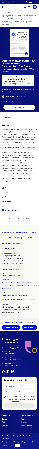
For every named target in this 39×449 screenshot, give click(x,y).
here (30, 2)
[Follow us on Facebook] (3, 371)
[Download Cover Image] (26, 53)
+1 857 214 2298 (11, 354)
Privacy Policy (15, 401)
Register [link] (24, 422)
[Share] (6, 101)
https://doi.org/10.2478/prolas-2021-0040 (20, 233)
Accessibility (6, 438)
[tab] (19, 117)
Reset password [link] (27, 425)
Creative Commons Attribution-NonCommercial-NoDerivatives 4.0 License (16, 309)
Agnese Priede (18, 89)
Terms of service (7, 436)
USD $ (18, 445)
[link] (11, 340)
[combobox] (19, 386)
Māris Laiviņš (8, 89)
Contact (4, 419)
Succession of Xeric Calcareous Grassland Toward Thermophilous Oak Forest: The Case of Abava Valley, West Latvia (18, 22)
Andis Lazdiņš (6, 92)
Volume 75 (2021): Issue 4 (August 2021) (15, 19)
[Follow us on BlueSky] (12, 371)
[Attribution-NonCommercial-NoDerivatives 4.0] (28, 96)
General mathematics (19, 295)
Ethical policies (28, 436)
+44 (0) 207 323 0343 (13, 360)
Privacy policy (17, 436)
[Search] (25, 7)
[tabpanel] (19, 153)
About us (5, 425)
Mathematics (6, 295)
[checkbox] (5, 397)
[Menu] (35, 7)
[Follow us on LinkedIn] (7, 371)
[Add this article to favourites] (13, 101)
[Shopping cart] (29, 7)
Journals (7, 12)
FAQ (3, 422)
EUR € (12, 445)
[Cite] (3, 101)
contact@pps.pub (11, 348)
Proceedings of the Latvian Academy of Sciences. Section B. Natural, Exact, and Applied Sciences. (19, 16)
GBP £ (24, 445)
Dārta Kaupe (28, 89)
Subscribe (19, 406)
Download (20, 107)
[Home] (2, 7)
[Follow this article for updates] (9, 101)
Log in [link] (23, 419)
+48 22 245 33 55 (11, 366)
